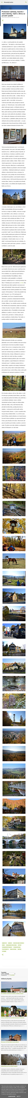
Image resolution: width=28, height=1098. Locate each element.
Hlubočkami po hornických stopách (9, 1066)
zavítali (21, 282)
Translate (12, 975)
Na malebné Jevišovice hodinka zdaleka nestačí (12, 993)
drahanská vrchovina (11, 945)
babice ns (4, 943)
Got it (18, 1096)
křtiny (19, 945)
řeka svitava (13, 949)
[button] (2, 21)
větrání (4, 951)
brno (3, 945)
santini (19, 949)
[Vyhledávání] (26, 2)
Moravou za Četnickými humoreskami (10, 1042)
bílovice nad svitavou (18, 943)
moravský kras (17, 947)
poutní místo (5, 949)
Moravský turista (8, 2)
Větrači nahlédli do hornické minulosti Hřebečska (12, 1017)
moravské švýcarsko (7, 947)
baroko (10, 943)
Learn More (11, 1096)
